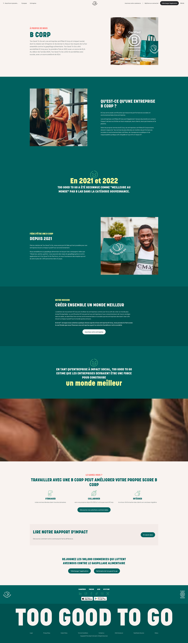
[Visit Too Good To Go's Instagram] (85, 593)
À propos (24, 3)
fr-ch (182, 3)
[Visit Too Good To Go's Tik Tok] (96, 593)
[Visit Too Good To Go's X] (107, 593)
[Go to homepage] (95, 3)
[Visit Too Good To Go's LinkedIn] (80, 593)
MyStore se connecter (152, 3)
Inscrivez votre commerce (133, 3)
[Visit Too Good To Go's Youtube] (102, 593)
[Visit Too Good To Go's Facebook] (91, 593)
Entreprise (33, 3)
